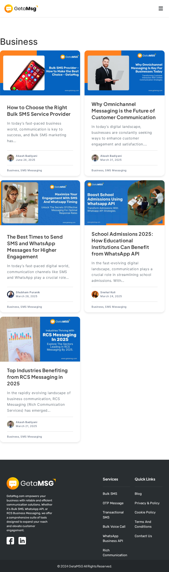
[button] (161, 8)
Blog (138, 494)
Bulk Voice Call (114, 527)
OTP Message (113, 503)
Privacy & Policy (147, 503)
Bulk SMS (110, 494)
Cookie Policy (145, 512)
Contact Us (143, 536)
